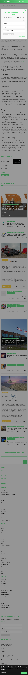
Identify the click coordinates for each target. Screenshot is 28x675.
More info (3, 672)
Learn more (22, 36)
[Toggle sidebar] (2, 1)
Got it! (24, 672)
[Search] (26, 1)
